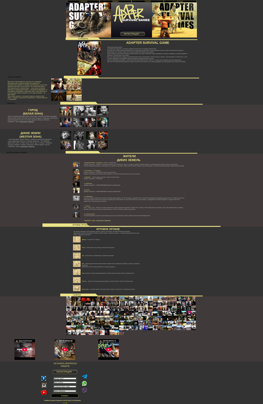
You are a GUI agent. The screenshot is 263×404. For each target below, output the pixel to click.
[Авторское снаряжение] (65, 403)
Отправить (64, 395)
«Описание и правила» (26, 121)
